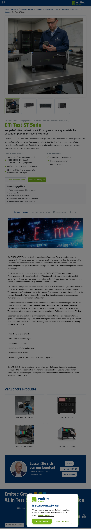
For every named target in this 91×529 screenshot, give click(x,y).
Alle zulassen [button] (42, 521)
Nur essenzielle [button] (62, 521)
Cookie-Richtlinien (46, 515)
